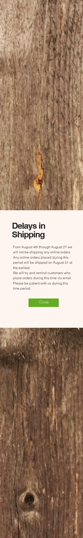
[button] (44, 302)
